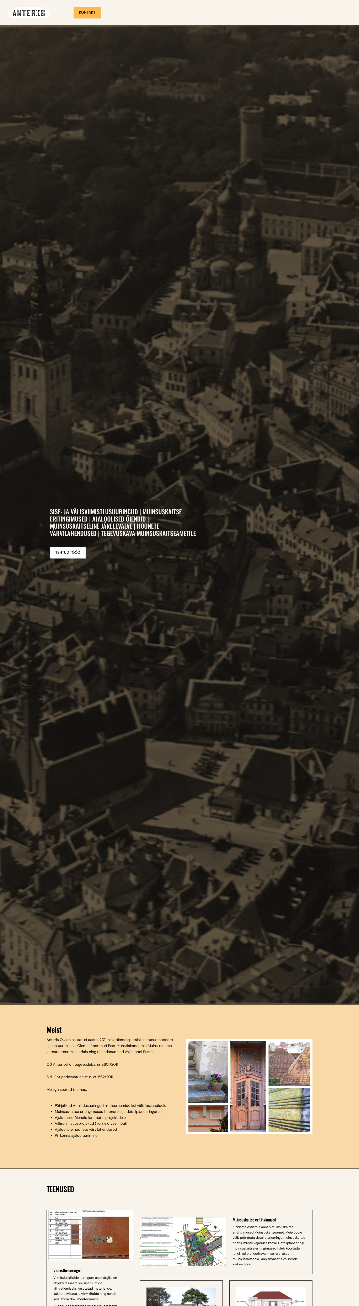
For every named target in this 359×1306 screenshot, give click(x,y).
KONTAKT (87, 12)
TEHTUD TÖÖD (67, 552)
